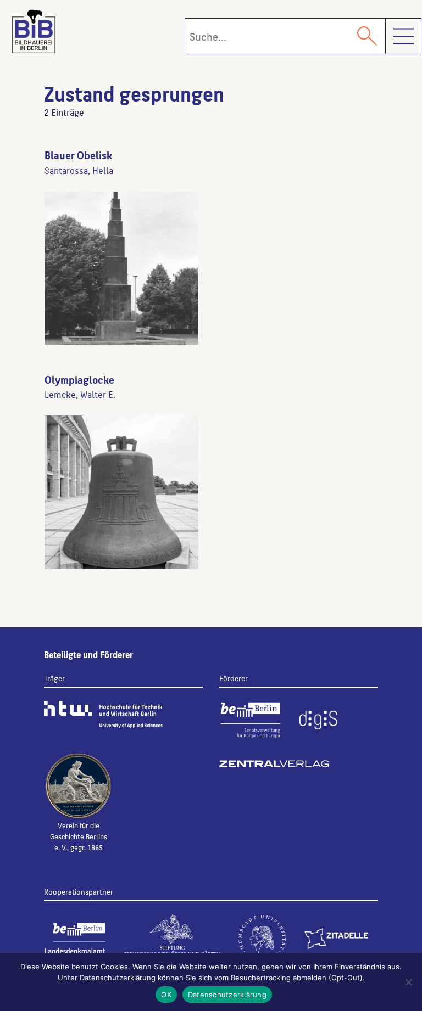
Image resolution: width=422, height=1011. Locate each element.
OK (166, 994)
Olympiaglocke (79, 379)
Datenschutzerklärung (227, 994)
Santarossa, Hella (79, 170)
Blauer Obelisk (78, 155)
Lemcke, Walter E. (80, 394)
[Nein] (408, 981)
